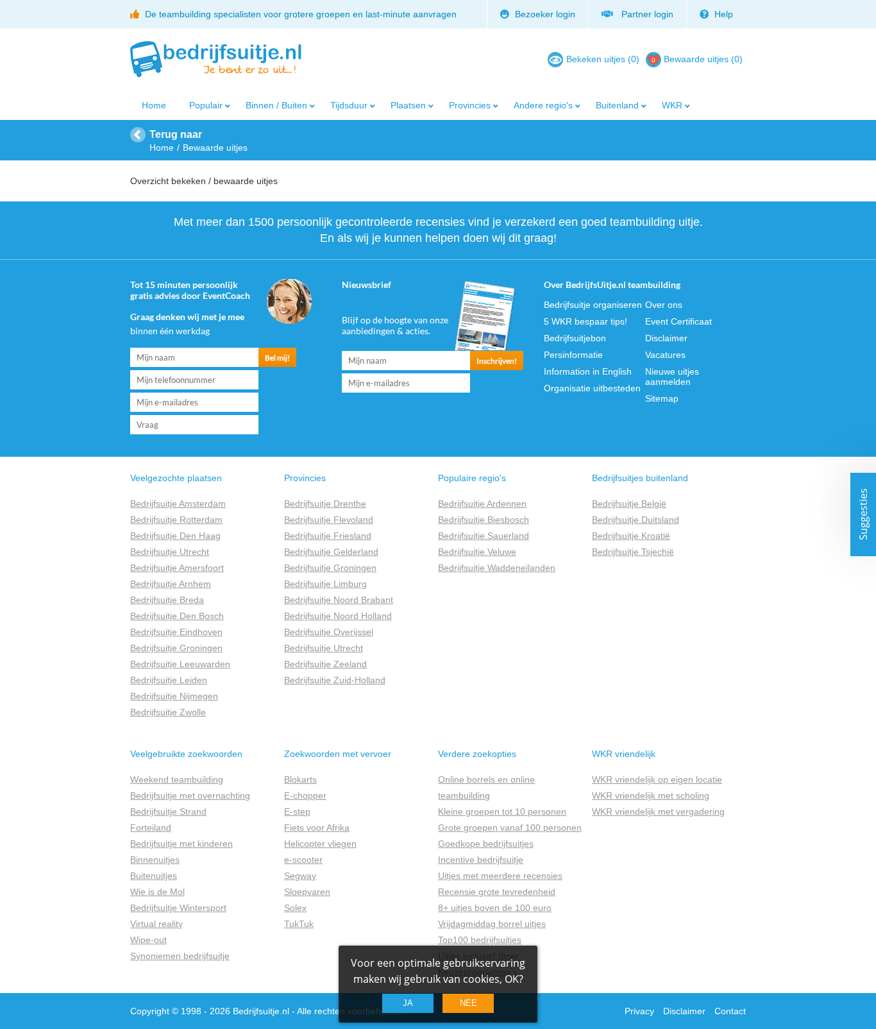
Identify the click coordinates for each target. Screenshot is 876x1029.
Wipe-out (148, 940)
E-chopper (305, 795)
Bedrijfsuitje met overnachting (190, 795)
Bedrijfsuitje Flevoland (328, 519)
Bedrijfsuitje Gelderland (331, 552)
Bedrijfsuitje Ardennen (482, 503)
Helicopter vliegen (320, 843)
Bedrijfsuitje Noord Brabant (338, 600)
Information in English (588, 371)
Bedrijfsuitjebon (575, 338)
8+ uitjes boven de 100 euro (495, 908)
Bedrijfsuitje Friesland (327, 536)
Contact (730, 1011)
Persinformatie (573, 355)
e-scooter (303, 860)
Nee (468, 1003)
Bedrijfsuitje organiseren (593, 305)
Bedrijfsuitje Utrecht (169, 552)
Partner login (644, 14)
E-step (297, 811)
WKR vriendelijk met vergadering (658, 811)
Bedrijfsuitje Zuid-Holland (334, 680)
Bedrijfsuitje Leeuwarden (180, 664)
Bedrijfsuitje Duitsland (635, 519)
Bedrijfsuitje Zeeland (325, 664)
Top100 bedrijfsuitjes (479, 940)
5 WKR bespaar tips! (585, 321)
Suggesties (863, 515)
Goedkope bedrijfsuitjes (486, 843)
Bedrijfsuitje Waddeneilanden (496, 568)
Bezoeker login (543, 14)
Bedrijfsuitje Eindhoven (176, 632)
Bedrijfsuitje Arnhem (170, 584)
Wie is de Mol (157, 892)
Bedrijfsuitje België (629, 503)
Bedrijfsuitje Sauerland (483, 536)
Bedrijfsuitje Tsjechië (633, 552)
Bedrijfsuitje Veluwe (477, 552)
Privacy (639, 1011)
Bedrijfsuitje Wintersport (178, 908)
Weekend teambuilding (176, 779)
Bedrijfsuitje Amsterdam (178, 503)
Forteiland (150, 827)
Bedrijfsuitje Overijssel (328, 632)
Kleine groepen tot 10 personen (502, 811)
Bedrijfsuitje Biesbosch (483, 519)
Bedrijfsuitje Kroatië (631, 536)
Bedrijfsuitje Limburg (325, 584)
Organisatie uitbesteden (592, 388)
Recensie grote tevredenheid (496, 892)
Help (722, 14)
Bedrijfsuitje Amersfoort (177, 568)
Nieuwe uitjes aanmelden (672, 376)
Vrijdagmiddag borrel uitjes (492, 924)
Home (154, 105)
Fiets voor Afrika (317, 827)
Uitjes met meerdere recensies (500, 876)
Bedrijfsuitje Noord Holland (338, 616)
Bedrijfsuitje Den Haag (175, 536)
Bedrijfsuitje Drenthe (325, 503)
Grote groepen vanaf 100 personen (510, 827)
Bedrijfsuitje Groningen (176, 648)
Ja (408, 1003)
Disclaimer (666, 338)
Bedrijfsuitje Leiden (168, 680)
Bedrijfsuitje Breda (167, 600)
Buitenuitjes (153, 876)
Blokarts (300, 779)
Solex (295, 908)
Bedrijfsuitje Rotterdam (176, 519)
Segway (300, 876)
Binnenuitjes (155, 860)
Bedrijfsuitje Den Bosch (177, 616)
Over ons (663, 305)
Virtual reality (156, 924)
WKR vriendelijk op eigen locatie (657, 779)
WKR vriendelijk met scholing (650, 795)
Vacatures (665, 355)
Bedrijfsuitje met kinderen (181, 843)
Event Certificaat (678, 321)
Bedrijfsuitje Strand (168, 811)
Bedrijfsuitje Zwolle (168, 712)
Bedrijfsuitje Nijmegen (174, 696)
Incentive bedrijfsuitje (480, 860)
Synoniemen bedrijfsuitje (180, 956)
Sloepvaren (307, 892)
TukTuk (299, 924)
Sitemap (661, 398)
